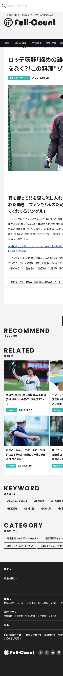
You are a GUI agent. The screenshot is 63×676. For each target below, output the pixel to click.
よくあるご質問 (11, 638)
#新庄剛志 (39, 501)
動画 (6, 625)
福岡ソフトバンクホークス (20, 545)
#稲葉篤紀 (12, 508)
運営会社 (49, 634)
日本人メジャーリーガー (14, 603)
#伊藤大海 (45, 508)
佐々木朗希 (43, 603)
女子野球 (42, 615)
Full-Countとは (12, 634)
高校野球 (8, 615)
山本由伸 (31, 603)
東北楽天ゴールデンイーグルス (23, 538)
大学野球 (19, 615)
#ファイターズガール (17, 501)
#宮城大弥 (29, 508)
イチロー (54, 603)
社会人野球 (30, 615)
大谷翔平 (37, 42)
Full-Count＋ (20, 42)
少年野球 (52, 615)
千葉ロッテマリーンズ (19, 77)
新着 (7, 42)
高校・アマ (9, 612)
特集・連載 (51, 42)
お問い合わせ (32, 634)
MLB (6, 599)
